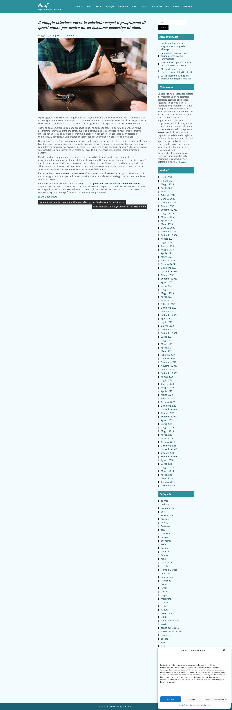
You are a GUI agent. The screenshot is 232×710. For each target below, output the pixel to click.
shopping (166, 635)
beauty (164, 522)
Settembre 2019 (169, 416)
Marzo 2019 (167, 438)
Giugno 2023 (167, 289)
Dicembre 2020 (168, 362)
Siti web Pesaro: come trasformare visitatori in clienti (176, 71)
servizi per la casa (170, 627)
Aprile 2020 (166, 391)
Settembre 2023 (169, 278)
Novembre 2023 (169, 271)
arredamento (168, 508)
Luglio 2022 (166, 322)
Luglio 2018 (166, 463)
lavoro (176, 6)
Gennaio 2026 (168, 198)
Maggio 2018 (167, 471)
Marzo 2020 (167, 394)
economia (166, 540)
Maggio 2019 (167, 431)
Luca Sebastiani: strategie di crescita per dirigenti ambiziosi (176, 77)
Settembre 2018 (169, 456)
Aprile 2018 (166, 474)
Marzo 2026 (167, 191)
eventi (164, 544)
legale (164, 587)
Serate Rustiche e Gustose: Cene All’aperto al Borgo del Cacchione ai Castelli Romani (81, 202)
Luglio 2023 (166, 285)
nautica (164, 609)
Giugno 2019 (167, 427)
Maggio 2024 (167, 249)
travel (89, 6)
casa (134, 6)
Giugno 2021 (167, 340)
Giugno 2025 (167, 213)
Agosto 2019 (167, 420)
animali (164, 500)
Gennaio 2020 (168, 402)
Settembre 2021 (169, 333)
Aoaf (43, 5)
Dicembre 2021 (168, 329)
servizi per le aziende (171, 631)
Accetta (170, 699)
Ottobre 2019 (167, 413)
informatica (167, 577)
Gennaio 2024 (168, 264)
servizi (78, 6)
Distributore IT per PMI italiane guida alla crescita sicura (176, 64)
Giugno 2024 (167, 246)
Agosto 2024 (167, 238)
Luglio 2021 (166, 336)
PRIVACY (182, 161)
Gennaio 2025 (168, 227)
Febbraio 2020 (168, 398)
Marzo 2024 (167, 256)
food (98, 6)
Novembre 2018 (169, 449)
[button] (224, 650)
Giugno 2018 (167, 467)
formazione (167, 562)
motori (164, 606)
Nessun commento (66, 35)
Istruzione (166, 580)
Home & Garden (169, 569)
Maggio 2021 (167, 344)
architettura (167, 504)
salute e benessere (159, 6)
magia (164, 595)
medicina (165, 602)
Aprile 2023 (166, 296)
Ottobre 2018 (167, 452)
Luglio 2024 (166, 242)
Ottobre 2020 (167, 369)
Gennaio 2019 (168, 442)
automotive (167, 515)
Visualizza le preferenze (216, 699)
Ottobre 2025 (167, 206)
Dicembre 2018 (168, 445)
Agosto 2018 (167, 460)
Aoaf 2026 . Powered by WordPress (116, 706)
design (164, 537)
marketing (123, 6)
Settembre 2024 (169, 235)
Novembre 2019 (169, 409)
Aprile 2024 (166, 253)
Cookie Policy (183, 705)
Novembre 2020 (169, 365)
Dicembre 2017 (168, 485)
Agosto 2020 (167, 376)
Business (165, 526)
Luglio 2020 (166, 380)
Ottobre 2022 (167, 311)
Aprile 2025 (166, 220)
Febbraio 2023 (168, 304)
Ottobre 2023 (167, 275)
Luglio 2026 (166, 177)
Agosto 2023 (167, 282)
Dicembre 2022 (168, 307)
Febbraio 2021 (168, 354)
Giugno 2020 (167, 383)
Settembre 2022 (169, 315)
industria (165, 573)
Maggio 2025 (167, 217)
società (164, 638)
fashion (164, 548)
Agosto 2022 (167, 318)
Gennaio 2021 (168, 358)
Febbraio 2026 (168, 195)
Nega (192, 699)
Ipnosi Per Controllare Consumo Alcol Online (116, 183)
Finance (165, 551)
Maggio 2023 (167, 293)
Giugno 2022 (167, 325)
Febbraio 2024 (168, 260)
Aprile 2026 (166, 187)
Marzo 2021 (167, 351)
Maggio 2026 (167, 184)
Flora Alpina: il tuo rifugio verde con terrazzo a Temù (119, 206)
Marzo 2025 (167, 224)
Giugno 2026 (167, 180)
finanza (164, 555)
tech (163, 646)
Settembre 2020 (169, 373)
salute (143, 6)
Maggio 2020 (167, 387)
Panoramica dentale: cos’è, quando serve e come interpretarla (174, 55)
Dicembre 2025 (168, 202)
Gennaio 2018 (168, 482)
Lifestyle (109, 6)
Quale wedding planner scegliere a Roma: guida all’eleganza (173, 46)
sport (163, 642)
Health (164, 566)
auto (163, 511)
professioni (166, 613)
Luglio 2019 (166, 423)
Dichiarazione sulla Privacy (200, 705)
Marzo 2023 (167, 300)
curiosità (187, 6)
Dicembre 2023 (168, 267)
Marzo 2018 (167, 478)
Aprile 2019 (166, 434)
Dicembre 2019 (168, 405)
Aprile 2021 (166, 347)
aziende (165, 518)
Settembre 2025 (169, 209)
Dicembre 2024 (168, 231)
